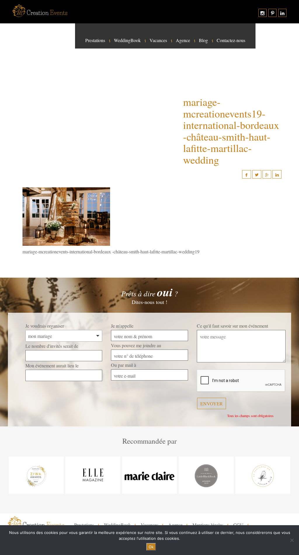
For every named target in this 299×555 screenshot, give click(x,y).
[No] (292, 540)
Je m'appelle (122, 325)
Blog (203, 40)
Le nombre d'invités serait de (51, 346)
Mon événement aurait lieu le (52, 365)
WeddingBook (127, 40)
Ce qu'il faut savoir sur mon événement (232, 325)
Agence (183, 40)
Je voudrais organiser (44, 325)
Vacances (158, 40)
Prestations (95, 40)
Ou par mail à (123, 365)
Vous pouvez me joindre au (136, 345)
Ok (151, 546)
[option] (36, 475)
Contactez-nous (231, 40)
